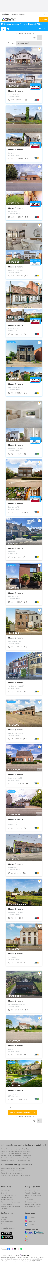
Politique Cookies (22, 1257)
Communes (13, 1261)
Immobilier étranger (17, 14)
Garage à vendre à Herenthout (11, 1171)
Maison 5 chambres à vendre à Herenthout (16, 1158)
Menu (44, 19)
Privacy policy (33, 1257)
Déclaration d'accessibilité (26, 1261)
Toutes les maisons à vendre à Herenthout (15, 1160)
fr (45, 14)
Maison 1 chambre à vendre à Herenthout (15, 1149)
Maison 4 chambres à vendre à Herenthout (16, 1155)
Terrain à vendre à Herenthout (11, 1173)
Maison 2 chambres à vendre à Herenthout (16, 1151)
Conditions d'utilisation (8, 1257)
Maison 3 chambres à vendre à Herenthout (16, 1153)
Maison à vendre (15, 91)
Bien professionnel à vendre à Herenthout (15, 1175)
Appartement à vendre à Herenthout (13, 1168)
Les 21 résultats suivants (21, 1112)
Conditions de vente (13, 1259)
